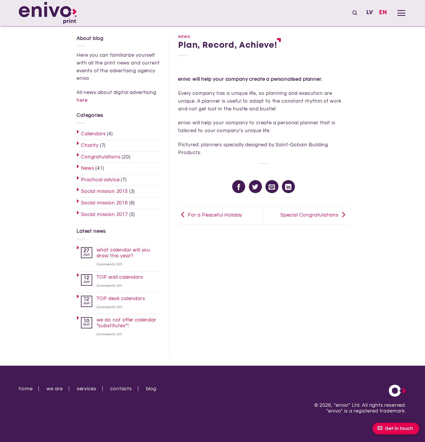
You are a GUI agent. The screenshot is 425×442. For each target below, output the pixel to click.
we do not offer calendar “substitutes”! (126, 322)
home (25, 388)
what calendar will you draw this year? (123, 252)
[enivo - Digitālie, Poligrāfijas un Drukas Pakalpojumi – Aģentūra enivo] (48, 13)
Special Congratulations (309, 215)
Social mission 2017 (104, 214)
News (87, 168)
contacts (121, 388)
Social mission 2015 (104, 191)
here (82, 100)
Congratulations (101, 157)
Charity (90, 145)
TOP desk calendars (121, 298)
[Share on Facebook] (238, 186)
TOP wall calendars (120, 277)
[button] (354, 13)
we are (55, 388)
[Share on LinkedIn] (288, 186)
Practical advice (100, 179)
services (86, 388)
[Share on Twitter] (255, 186)
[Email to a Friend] (271, 186)
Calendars (93, 133)
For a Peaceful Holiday (215, 215)
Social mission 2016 (104, 203)
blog (151, 388)
